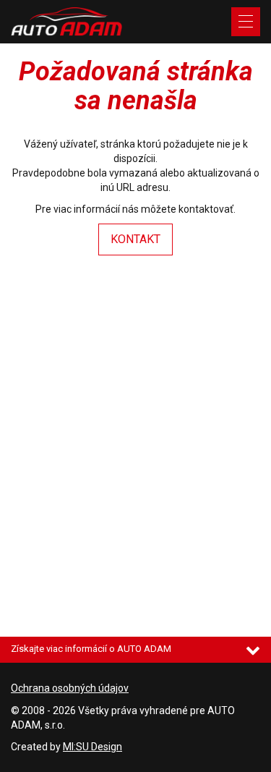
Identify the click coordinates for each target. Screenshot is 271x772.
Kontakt (135, 239)
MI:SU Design (92, 746)
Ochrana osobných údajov (70, 688)
